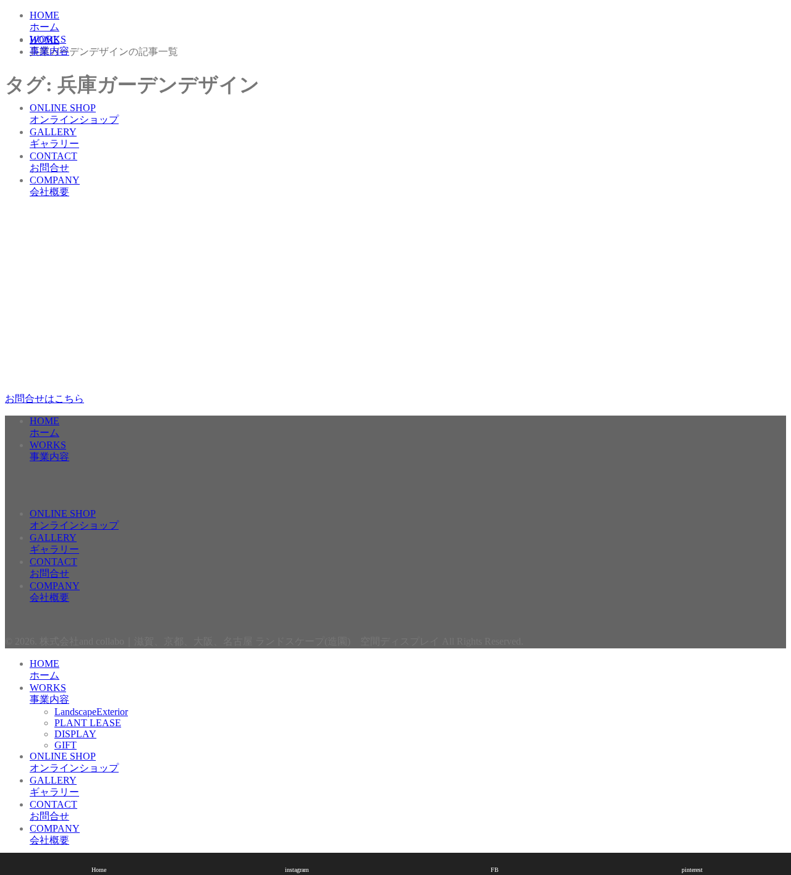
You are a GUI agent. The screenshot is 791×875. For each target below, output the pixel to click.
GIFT (65, 96)
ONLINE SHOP (74, 114)
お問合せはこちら (44, 398)
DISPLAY (75, 85)
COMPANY (55, 186)
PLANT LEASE (87, 74)
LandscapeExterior (91, 63)
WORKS (49, 45)
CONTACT (53, 162)
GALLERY (54, 138)
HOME (44, 21)
